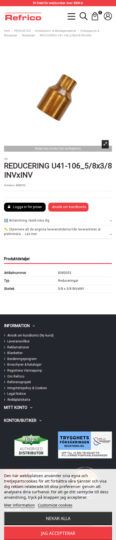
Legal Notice (16, 394)
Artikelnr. (9, 185)
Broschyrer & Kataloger (24, 364)
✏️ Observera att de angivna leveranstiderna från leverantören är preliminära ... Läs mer (52, 231)
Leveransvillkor (18, 341)
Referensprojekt (19, 382)
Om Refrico (15, 376)
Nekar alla (58, 518)
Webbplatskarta (18, 400)
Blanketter (15, 353)
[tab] (58, 220)
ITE (6, 159)
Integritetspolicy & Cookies (27, 388)
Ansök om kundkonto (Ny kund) (30, 335)
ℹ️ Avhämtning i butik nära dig (26, 220)
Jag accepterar (58, 533)
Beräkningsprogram (22, 359)
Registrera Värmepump (24, 370)
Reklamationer (18, 347)
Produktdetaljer (17, 259)
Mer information (19, 505)
